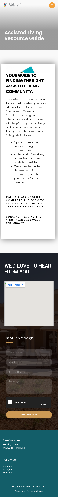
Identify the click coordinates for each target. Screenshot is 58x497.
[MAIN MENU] (52, 5)
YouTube (7, 472)
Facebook (8, 466)
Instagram (8, 469)
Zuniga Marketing (35, 491)
